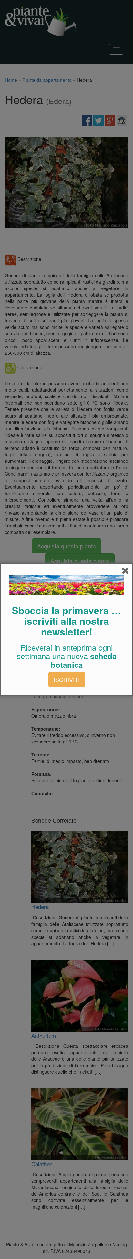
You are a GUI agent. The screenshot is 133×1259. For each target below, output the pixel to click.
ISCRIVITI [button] (67, 679)
